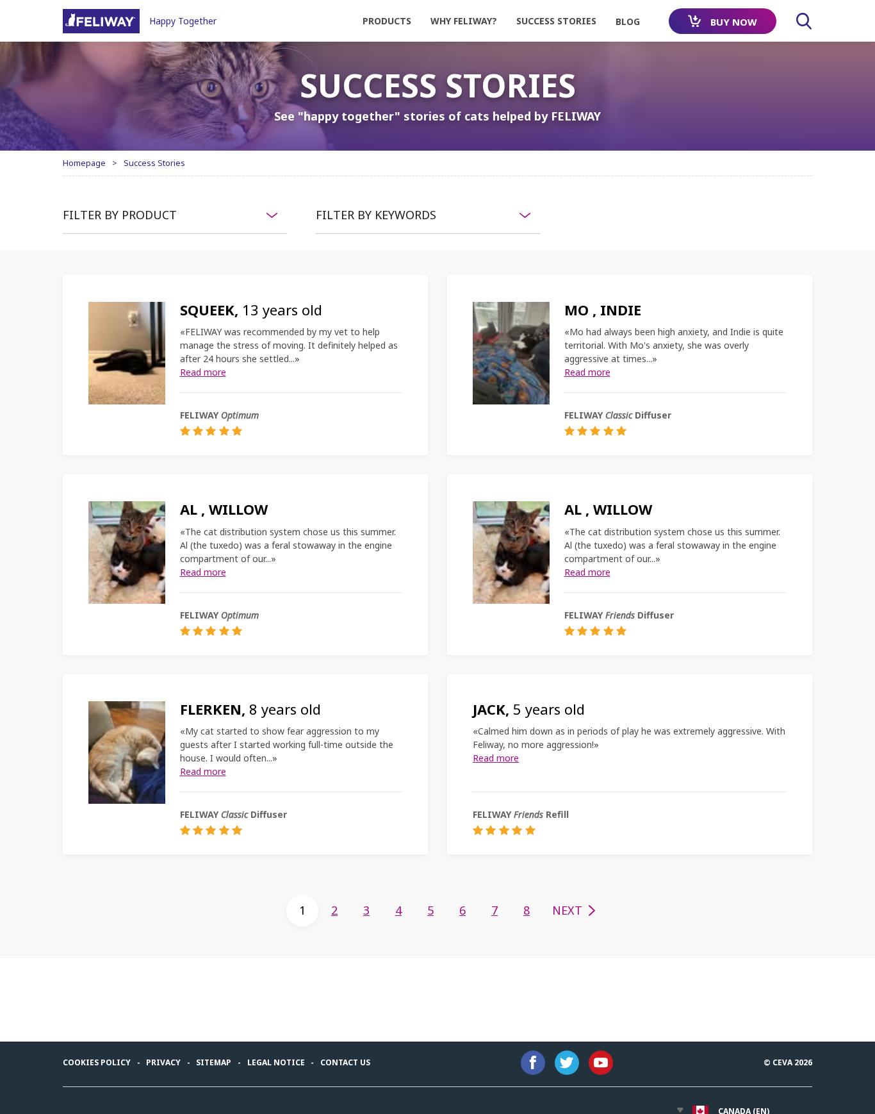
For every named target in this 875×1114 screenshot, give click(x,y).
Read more (203, 372)
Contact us (345, 1062)
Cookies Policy (97, 1062)
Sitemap (213, 1062)
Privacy (163, 1062)
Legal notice (276, 1062)
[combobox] (175, 214)
